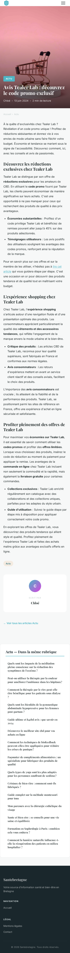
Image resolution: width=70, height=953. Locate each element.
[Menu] (63, 3)
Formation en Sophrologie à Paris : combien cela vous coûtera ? (34, 830)
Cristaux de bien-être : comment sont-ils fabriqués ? (32, 785)
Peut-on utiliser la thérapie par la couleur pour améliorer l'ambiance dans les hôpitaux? (35, 680)
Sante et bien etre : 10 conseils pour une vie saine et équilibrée (33, 819)
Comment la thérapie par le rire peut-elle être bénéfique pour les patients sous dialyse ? (34, 693)
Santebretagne (15, 879)
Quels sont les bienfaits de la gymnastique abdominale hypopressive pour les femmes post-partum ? (33, 708)
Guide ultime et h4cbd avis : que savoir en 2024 (32, 721)
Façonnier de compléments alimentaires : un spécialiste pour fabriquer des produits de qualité (34, 760)
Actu (9, 78)
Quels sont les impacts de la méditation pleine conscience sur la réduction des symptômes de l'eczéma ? (31, 667)
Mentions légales (12, 925)
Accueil (7, 114)
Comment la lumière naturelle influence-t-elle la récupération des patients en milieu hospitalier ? (33, 843)
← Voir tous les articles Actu (20, 623)
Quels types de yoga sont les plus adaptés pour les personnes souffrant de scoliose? (32, 773)
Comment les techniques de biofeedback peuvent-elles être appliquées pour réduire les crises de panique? (33, 745)
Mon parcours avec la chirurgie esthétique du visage (35, 807)
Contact (7, 931)
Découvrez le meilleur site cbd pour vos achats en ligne (31, 732)
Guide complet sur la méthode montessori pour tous (32, 796)
